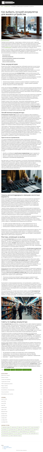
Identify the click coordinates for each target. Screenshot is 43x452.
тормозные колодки (6, 427)
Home (2, 6)
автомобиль (4, 429)
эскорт (5, 448)
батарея (12, 369)
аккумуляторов (7, 47)
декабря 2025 (21, 415)
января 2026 (21, 413)
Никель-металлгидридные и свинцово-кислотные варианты (13, 58)
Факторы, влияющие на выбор (8, 59)
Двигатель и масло (21, 375)
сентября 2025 (21, 422)
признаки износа (5, 435)
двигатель (21, 427)
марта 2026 (21, 409)
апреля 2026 (21, 407)
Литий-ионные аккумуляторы (7, 56)
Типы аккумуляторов (6, 54)
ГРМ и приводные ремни (21, 383)
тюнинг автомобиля (35, 427)
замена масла (14, 427)
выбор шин (35, 429)
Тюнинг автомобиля (21, 379)
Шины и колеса (21, 377)
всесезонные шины (12, 429)
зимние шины (20, 429)
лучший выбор (18, 369)
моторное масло (5, 431)
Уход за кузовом (21, 392)
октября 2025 (21, 419)
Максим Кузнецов (5, 40)
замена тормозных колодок (15, 435)
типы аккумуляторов (27, 369)
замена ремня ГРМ (28, 429)
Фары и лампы (21, 385)
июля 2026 (21, 401)
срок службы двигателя (33, 433)
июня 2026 (21, 403)
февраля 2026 (21, 411)
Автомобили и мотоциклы (21, 394)
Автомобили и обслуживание (21, 389)
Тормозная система (21, 381)
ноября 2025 (21, 417)
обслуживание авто (14, 431)
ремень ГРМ (26, 427)
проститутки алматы (8, 447)
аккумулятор (7, 369)
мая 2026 (21, 405)
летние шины (24, 433)
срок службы (17, 433)
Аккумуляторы (7, 6)
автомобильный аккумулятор (7, 433)
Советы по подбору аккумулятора (8, 61)
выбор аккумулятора (24, 431)
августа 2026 (21, 399)
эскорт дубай (6, 446)
